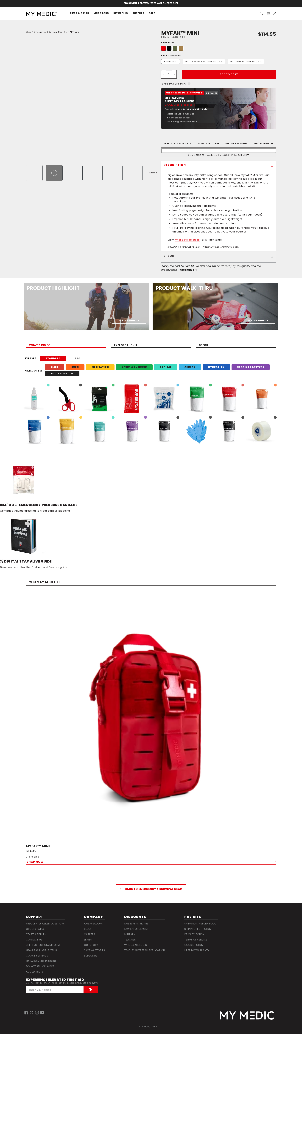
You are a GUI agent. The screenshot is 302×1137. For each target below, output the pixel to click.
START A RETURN (36, 934)
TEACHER (130, 939)
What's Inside (39, 345)
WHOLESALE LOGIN (135, 945)
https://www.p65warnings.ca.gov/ (221, 247)
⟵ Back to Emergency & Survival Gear (151, 889)
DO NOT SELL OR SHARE (40, 966)
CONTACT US (34, 939)
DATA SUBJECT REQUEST (41, 961)
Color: (168, 42)
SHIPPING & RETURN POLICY (201, 923)
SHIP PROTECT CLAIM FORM (43, 945)
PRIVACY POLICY (194, 934)
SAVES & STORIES (94, 950)
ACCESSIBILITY (34, 971)
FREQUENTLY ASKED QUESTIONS (45, 923)
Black (169, 48)
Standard (170, 61)
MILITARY (129, 934)
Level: (171, 55)
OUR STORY (91, 945)
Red (163, 48)
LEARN (88, 939)
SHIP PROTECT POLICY (197, 929)
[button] (261, 13)
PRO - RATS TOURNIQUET (245, 61)
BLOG (87, 929)
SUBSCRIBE (90, 955)
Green (175, 48)
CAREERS (89, 934)
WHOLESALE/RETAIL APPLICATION (144, 950)
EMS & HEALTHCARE (136, 923)
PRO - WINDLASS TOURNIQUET (203, 61)
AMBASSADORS (93, 923)
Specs (203, 345)
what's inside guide (187, 240)
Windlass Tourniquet (228, 198)
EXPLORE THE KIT (125, 345)
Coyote (181, 48)
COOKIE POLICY (193, 945)
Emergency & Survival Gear (48, 32)
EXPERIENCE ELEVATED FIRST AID (55, 979)
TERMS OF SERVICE (195, 939)
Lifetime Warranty (196, 950)
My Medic (152, 1026)
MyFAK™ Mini (72, 32)
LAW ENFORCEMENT (136, 929)
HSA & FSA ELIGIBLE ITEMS (41, 950)
